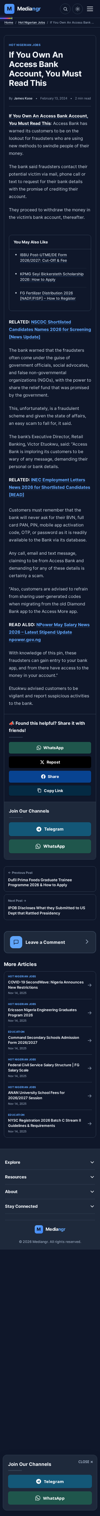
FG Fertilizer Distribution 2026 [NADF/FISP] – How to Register (48, 295)
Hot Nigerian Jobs (31, 22)
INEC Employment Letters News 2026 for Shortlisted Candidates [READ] (49, 487)
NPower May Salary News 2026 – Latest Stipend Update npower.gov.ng (49, 632)
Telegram (54, 829)
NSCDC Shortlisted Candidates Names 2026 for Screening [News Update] (50, 329)
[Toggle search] (65, 9)
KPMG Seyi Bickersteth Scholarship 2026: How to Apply (52, 276)
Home (8, 22)
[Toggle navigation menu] (90, 8)
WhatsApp (54, 846)
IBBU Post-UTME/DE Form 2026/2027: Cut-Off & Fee (43, 258)
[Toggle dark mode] (77, 9)
